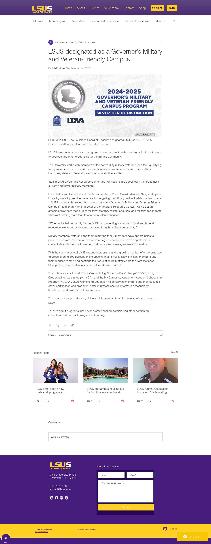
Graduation (78, 21)
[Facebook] (56, 498)
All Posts (38, 21)
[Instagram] (61, 498)
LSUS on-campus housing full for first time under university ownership (105, 390)
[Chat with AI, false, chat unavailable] (6, 538)
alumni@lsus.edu (60, 489)
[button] (174, 21)
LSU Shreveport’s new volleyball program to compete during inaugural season (53, 390)
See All (174, 352)
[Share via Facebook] (49, 325)
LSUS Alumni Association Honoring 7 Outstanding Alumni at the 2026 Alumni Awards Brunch (153, 390)
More (158, 21)
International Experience (105, 21)
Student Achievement (137, 21)
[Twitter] (66, 498)
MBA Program (57, 21)
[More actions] (161, 42)
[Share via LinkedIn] (64, 325)
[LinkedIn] (51, 498)
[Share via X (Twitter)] (57, 325)
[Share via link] (72, 325)
